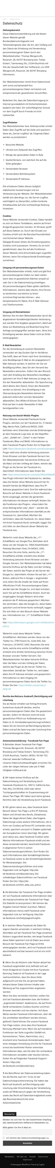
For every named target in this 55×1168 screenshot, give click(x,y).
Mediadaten (9, 1156)
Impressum (27, 1159)
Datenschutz (43, 1156)
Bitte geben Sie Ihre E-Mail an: (17, 1127)
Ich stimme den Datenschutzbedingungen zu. (27, 1138)
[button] (51, 12)
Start (5, 19)
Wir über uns (22, 1156)
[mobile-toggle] (4, 12)
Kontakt (33, 1156)
